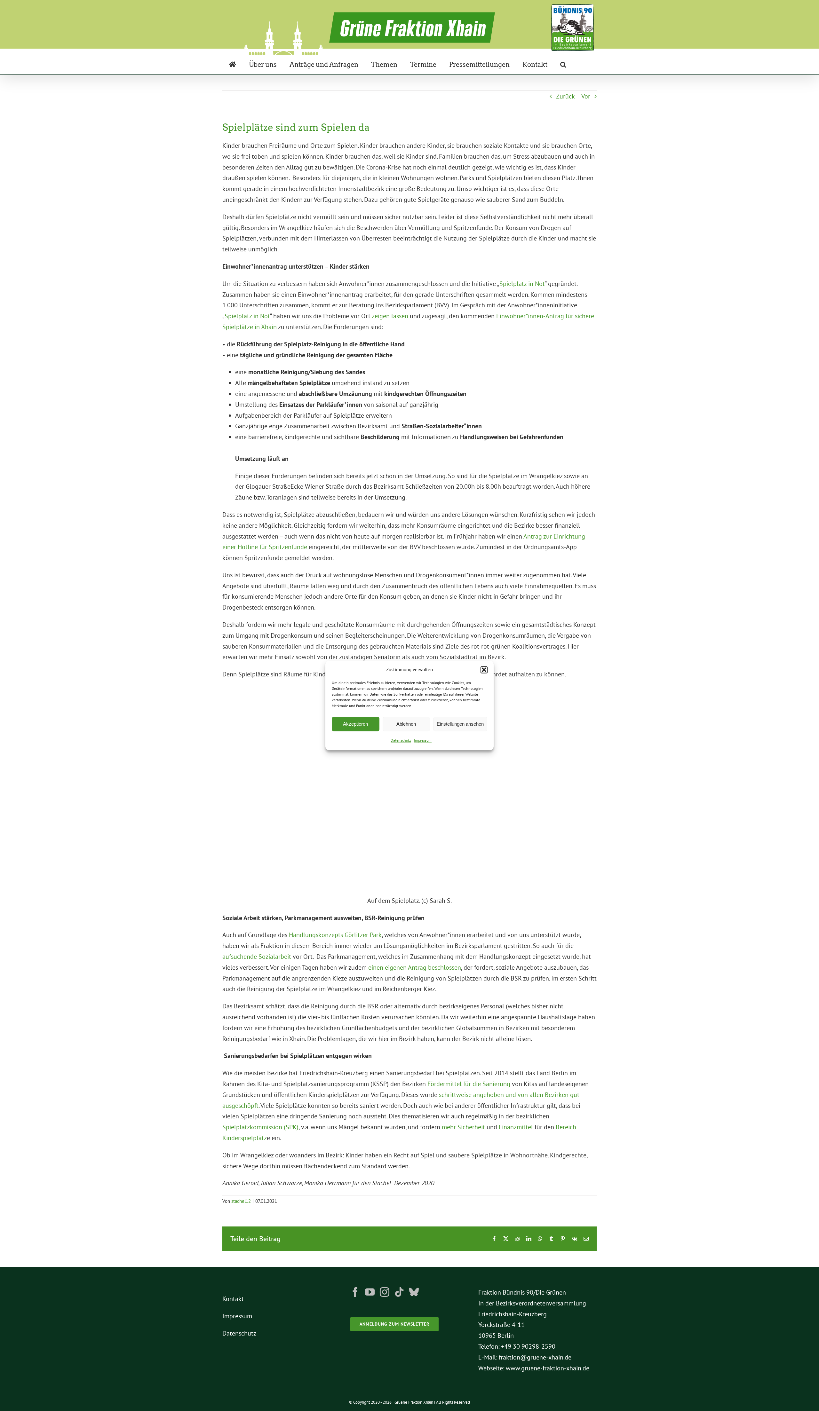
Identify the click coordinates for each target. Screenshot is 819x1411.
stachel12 (241, 1201)
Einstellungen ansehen (460, 724)
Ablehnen (406, 724)
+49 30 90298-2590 (528, 1346)
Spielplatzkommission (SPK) (260, 1127)
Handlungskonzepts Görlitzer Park (335, 935)
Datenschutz (401, 740)
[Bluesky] (414, 1292)
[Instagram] (384, 1292)
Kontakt (233, 1299)
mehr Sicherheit (463, 1127)
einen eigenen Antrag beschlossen (414, 967)
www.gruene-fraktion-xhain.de (547, 1368)
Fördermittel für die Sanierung (468, 1084)
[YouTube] (370, 1292)
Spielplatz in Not (522, 284)
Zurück (565, 96)
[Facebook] (355, 1292)
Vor (585, 96)
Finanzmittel (516, 1127)
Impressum (423, 740)
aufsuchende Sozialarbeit (256, 956)
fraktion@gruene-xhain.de (535, 1357)
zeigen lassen (390, 316)
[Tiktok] (399, 1292)
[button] (484, 669)
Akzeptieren (355, 724)
